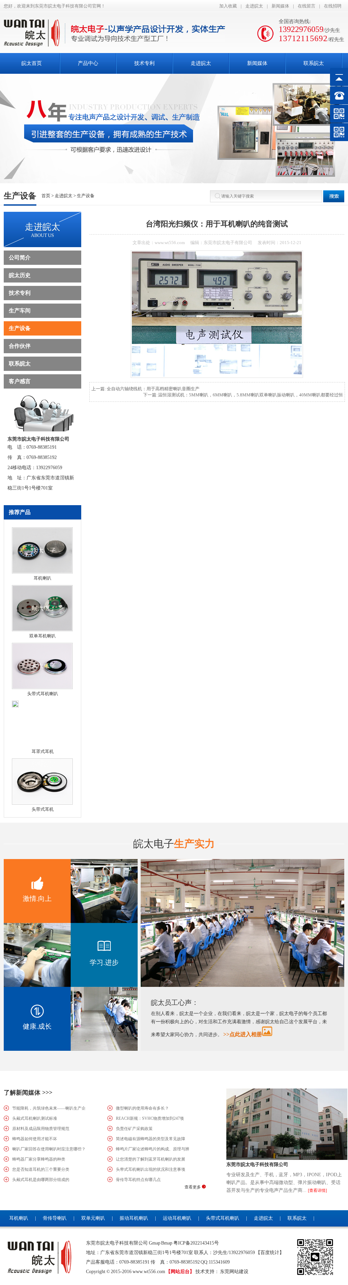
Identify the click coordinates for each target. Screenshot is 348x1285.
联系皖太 (20, 363)
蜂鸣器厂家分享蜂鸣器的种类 (38, 1159)
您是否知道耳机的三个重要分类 (40, 1169)
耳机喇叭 (42, 578)
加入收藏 (228, 5)
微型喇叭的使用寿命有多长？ (142, 1108)
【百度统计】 (270, 1252)
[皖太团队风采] (242, 985)
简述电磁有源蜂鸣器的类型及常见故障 (150, 1138)
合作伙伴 (20, 346)
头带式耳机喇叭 (42, 693)
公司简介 (20, 257)
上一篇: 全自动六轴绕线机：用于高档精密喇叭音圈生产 (145, 388)
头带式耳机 (43, 809)
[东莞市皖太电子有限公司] (286, 1158)
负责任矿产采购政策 (134, 1128)
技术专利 (20, 293)
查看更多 (193, 1187)
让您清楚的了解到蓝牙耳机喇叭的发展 (150, 1159)
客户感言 (20, 381)
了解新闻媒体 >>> (28, 1092)
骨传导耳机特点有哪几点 (138, 1179)
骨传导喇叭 (55, 1218)
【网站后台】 (180, 1271)
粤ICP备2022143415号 (196, 1243)
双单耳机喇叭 (42, 635)
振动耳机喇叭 (134, 1218)
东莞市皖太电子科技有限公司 (257, 1164)
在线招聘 (333, 5)
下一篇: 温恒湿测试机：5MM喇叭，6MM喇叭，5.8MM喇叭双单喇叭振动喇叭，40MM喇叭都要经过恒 (243, 394)
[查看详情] (317, 1190)
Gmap (154, 1243)
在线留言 (306, 5)
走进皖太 (254, 5)
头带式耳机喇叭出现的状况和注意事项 (150, 1169)
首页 (45, 195)
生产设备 (85, 195)
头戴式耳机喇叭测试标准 (34, 1118)
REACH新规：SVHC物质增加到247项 (150, 1118)
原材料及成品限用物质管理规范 (40, 1128)
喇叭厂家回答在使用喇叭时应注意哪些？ (49, 1149)
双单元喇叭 (93, 1218)
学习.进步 (104, 962)
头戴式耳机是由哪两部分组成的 (40, 1179)
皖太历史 (20, 275)
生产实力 (174, 843)
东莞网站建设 (234, 1271)
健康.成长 (37, 1026)
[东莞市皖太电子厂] (34, 45)
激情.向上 (37, 898)
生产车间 (20, 310)
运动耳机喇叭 (177, 1218)
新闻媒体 (280, 5)
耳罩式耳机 (43, 751)
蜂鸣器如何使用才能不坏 (34, 1138)
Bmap (166, 1243)
